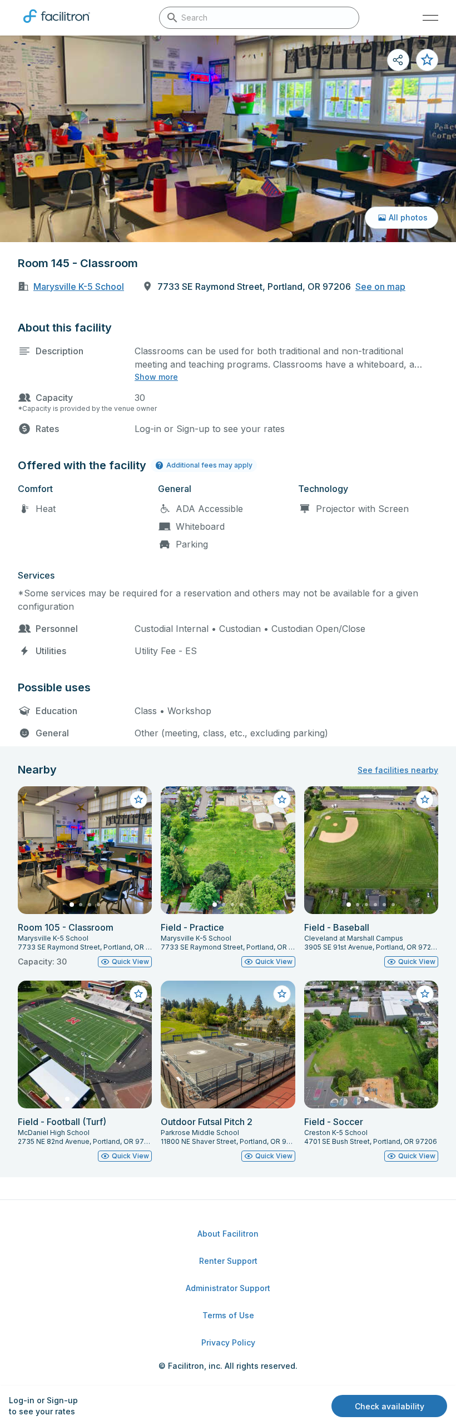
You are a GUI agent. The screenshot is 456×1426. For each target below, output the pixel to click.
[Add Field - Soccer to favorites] (425, 994)
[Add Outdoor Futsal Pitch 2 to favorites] (282, 994)
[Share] (398, 60)
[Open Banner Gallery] (228, 139)
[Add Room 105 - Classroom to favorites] (138, 800)
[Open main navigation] (430, 18)
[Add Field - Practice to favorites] (282, 800)
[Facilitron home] (57, 25)
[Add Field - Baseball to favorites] (425, 800)
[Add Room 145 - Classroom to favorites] (427, 60)
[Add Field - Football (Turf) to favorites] (138, 994)
